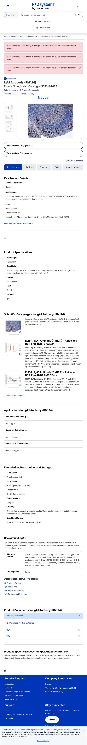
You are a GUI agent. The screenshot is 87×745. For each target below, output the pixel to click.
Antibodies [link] (9, 684)
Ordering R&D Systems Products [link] (18, 714)
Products (14, 36)
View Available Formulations (19, 153)
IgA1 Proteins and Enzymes (15, 594)
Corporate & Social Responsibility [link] (59, 688)
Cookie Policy (46, 734)
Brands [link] (48, 684)
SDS (8, 636)
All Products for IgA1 (13, 583)
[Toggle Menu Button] (8, 6)
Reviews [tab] (29, 167)
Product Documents (30, 90)
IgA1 (21, 36)
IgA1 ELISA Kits (10, 587)
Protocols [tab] (44, 167)
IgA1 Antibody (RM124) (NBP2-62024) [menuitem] (54, 36)
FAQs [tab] (57, 167)
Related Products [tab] (73, 167)
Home (6, 36)
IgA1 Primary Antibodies (14, 590)
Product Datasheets (14, 615)
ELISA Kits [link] (9, 688)
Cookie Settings (43, 741)
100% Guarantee (75, 161)
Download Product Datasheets (22, 623)
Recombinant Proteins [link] (14, 695)
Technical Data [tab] (13, 167)
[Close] (80, 45)
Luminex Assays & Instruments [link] (17, 691)
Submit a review (11, 90)
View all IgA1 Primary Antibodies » (18, 223)
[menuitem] (6, 36)
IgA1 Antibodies (31, 36)
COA (8, 630)
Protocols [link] (9, 718)
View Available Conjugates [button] (18, 145)
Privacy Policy (32, 734)
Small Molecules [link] (11, 699)
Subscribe (52, 720)
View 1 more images (14, 395)
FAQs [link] (7, 710)
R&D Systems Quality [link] (54, 692)
